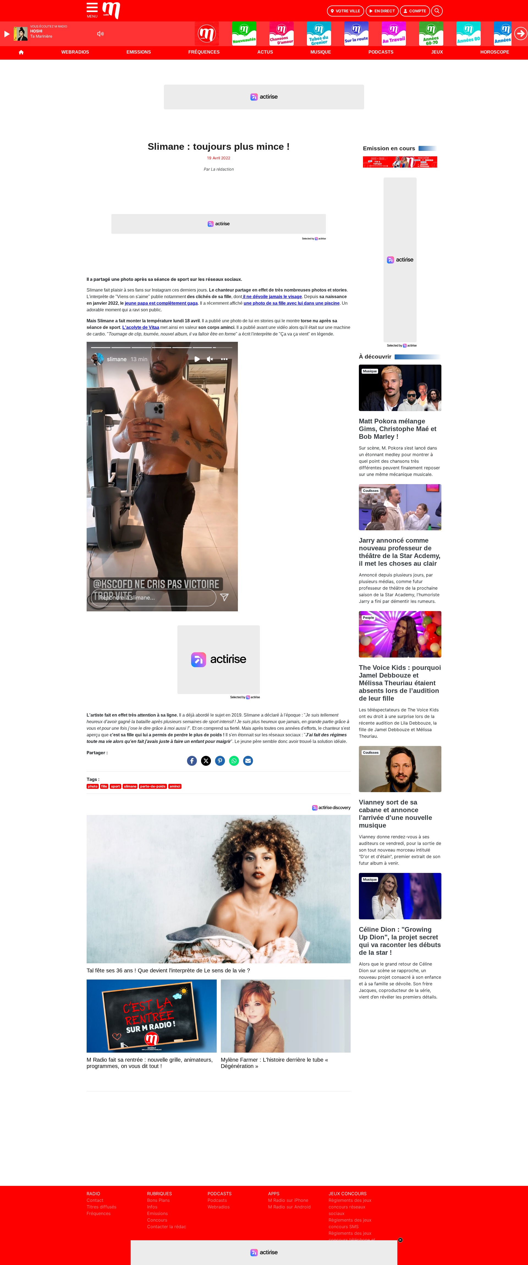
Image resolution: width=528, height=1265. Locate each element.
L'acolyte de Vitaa (140, 327)
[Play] (7, 34)
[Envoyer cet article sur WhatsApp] (232, 763)
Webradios (75, 52)
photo (92, 786)
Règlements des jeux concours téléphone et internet (352, 1239)
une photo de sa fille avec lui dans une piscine (292, 303)
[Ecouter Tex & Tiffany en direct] (400, 161)
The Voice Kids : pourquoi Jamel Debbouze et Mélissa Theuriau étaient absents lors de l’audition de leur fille (400, 683)
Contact (95, 1200)
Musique (320, 52)
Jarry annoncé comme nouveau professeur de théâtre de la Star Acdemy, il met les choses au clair (400, 552)
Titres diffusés (101, 1206)
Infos (152, 1206)
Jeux (437, 52)
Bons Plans (158, 1200)
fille (104, 786)
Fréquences (204, 52)
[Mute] (100, 34)
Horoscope (494, 52)
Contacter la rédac (166, 1226)
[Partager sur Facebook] (190, 763)
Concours (157, 1220)
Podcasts (381, 52)
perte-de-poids (153, 786)
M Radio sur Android (289, 1206)
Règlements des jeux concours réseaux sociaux (350, 1206)
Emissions (139, 52)
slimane (130, 786)
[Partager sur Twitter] (204, 763)
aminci (175, 786)
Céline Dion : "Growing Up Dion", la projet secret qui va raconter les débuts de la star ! (400, 941)
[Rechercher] (437, 10)
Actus (265, 52)
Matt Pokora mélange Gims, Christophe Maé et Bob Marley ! (397, 428)
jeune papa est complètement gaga (161, 303)
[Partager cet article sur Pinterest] (218, 763)
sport (115, 786)
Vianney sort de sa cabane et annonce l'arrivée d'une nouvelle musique (395, 813)
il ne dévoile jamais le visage (272, 296)
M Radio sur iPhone (288, 1200)
